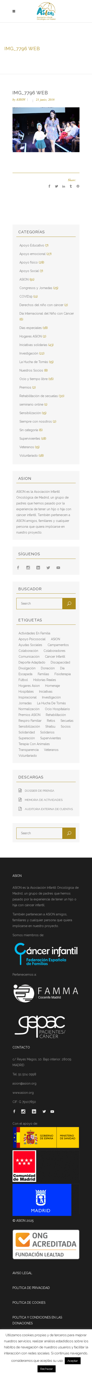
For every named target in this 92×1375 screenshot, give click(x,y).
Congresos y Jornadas (35, 288)
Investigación (28, 353)
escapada (25, 674)
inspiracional (28, 697)
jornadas (25, 703)
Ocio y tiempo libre (33, 379)
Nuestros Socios (31, 370)
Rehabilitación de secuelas (38, 396)
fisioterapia (62, 674)
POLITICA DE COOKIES (29, 1302)
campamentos (58, 645)
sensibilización (29, 726)
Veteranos (26, 447)
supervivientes (50, 738)
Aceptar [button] (72, 1360)
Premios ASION (29, 715)
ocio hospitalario (57, 709)
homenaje (52, 686)
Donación (48, 668)
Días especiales (30, 328)
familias (43, 674)
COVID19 (25, 296)
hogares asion (29, 686)
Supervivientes (29, 438)
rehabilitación (56, 715)
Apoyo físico (28, 262)
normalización (29, 709)
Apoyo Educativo (31, 245)
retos (51, 720)
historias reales (44, 680)
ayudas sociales (30, 645)
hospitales (26, 691)
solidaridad (27, 732)
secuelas (67, 720)
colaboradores (54, 651)
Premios (25, 387)
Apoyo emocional (32, 254)
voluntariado (28, 755)
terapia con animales (34, 744)
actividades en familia (34, 633)
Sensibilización (30, 413)
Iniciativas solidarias (33, 345)
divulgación (27, 668)
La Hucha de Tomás (33, 362)
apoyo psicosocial (32, 639)
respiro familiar (30, 720)
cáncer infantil (55, 656)
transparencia (29, 750)
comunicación (29, 656)
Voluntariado (28, 455)
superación (27, 738)
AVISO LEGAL (22, 1273)
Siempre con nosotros (35, 421)
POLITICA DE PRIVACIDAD (31, 1288)
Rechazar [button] (46, 1369)
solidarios (47, 732)
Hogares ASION (30, 336)
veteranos (51, 750)
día (62, 668)
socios (66, 726)
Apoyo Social (29, 271)
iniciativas (45, 691)
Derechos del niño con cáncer (41, 305)
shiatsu (50, 726)
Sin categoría (28, 430)
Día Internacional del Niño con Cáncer (46, 313)
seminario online (31, 404)
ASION (20, 99)
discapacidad (60, 662)
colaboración (28, 651)
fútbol (23, 680)
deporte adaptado (32, 662)
